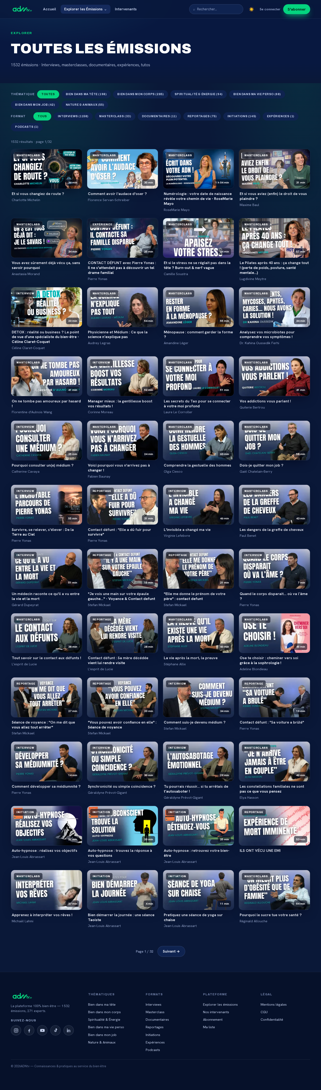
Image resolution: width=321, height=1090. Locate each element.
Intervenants (126, 9)
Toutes (48, 94)
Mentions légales (274, 1004)
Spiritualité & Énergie (104, 1019)
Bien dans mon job (102, 1034)
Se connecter (270, 9)
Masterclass (155, 1012)
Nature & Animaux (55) (85, 104)
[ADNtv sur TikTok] (55, 1030)
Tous (42, 116)
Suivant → (171, 951)
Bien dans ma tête (102, 1004)
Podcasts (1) (26, 126)
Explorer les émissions (220, 1004)
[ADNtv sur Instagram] (16, 1030)
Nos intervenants (216, 1012)
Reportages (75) (202, 116)
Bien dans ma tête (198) (86, 94)
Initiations (153, 1034)
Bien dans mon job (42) (35, 104)
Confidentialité (272, 1019)
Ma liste (209, 1027)
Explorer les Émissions (85, 9)
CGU (264, 1012)
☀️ (251, 9)
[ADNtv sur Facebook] (29, 1030)
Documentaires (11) (159, 116)
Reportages (155, 1027)
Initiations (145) (241, 116)
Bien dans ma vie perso (106, 1027)
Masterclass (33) (115, 116)
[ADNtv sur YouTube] (42, 1030)
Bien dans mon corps (104, 1012)
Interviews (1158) (73, 116)
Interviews (153, 1004)
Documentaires (157, 1019)
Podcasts (153, 1049)
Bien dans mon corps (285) (140, 94)
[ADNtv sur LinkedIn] (68, 1030)
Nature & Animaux (102, 1042)
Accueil (49, 9)
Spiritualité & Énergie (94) (199, 94)
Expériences (155, 1042)
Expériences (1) (280, 116)
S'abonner (297, 9)
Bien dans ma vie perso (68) (257, 94)
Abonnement (213, 1019)
